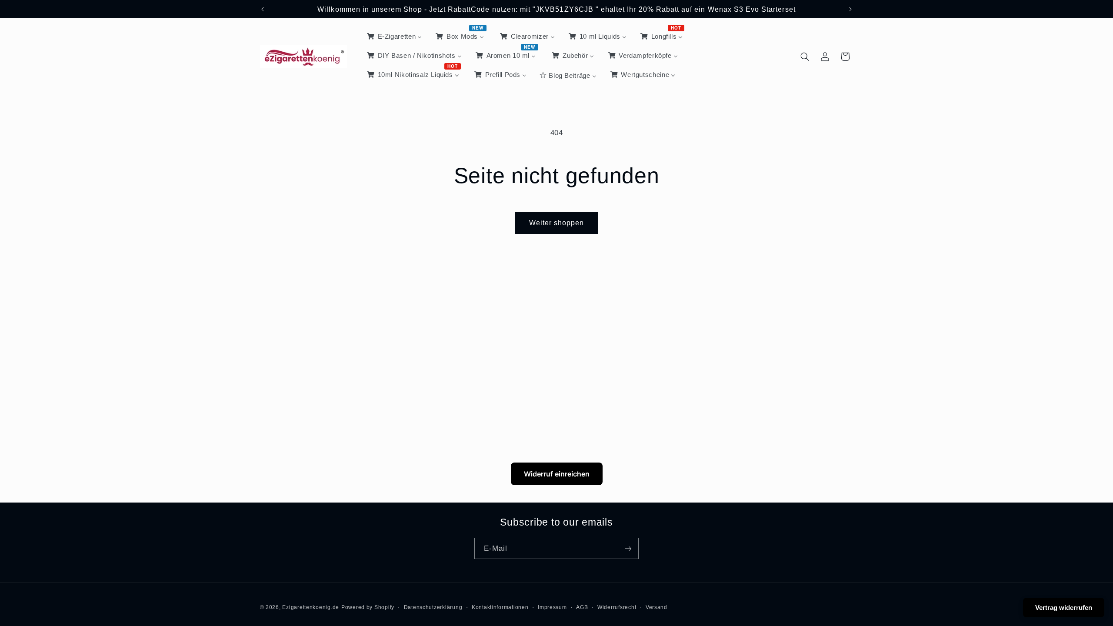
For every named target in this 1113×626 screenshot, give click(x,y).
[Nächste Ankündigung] (850, 9)
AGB (582, 607)
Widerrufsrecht (616, 607)
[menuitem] (393, 36)
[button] (805, 57)
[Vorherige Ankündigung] (262, 9)
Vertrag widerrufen (1063, 607)
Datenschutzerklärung (433, 607)
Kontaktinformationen (500, 607)
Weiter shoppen (556, 222)
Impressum (552, 607)
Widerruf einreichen (557, 474)
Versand (656, 607)
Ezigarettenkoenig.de (310, 607)
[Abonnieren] (628, 548)
